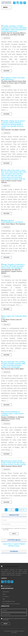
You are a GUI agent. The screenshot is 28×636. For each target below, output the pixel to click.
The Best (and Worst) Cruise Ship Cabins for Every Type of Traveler (13, 82)
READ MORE (6, 70)
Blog (4, 599)
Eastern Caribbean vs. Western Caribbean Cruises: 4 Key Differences (12, 418)
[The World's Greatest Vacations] (6, 2)
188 (21, 509)
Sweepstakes (6, 591)
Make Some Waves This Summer (13, 224)
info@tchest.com (7, 586)
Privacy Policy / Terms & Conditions (11, 603)
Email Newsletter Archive (9, 601)
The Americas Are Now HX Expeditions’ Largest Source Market (11, 271)
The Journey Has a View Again (12, 369)
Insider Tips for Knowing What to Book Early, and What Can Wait (13, 34)
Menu (5, 7)
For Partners (6, 596)
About (4, 594)
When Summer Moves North (11, 466)
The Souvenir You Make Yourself (13, 130)
